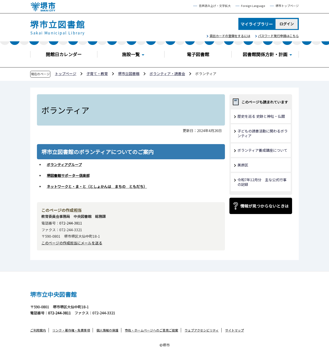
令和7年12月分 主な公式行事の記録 (261, 182)
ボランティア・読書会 (167, 73)
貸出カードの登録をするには (229, 36)
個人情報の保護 (107, 330)
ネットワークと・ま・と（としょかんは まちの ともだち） (97, 186)
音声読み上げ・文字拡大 (215, 6)
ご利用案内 (38, 330)
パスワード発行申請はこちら (278, 36)
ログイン (287, 23)
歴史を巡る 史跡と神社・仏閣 (261, 116)
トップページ (65, 73)
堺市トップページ (287, 6)
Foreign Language (253, 6)
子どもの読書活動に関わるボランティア (262, 133)
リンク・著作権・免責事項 (71, 330)
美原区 (242, 165)
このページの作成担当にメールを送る (71, 243)
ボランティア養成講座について (262, 150)
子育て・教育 (97, 73)
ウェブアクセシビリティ (202, 330)
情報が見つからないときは (264, 206)
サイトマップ (234, 330)
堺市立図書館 (128, 73)
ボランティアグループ (64, 164)
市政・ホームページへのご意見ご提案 (151, 330)
